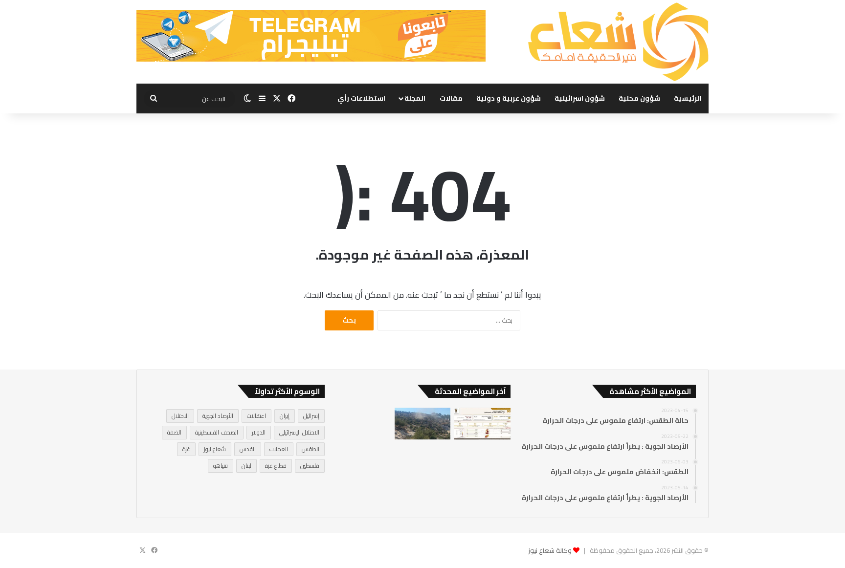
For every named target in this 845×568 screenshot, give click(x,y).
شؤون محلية (639, 98)
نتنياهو (220, 465)
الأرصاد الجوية (217, 415)
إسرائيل (311, 415)
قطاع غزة (276, 465)
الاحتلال (180, 415)
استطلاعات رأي (361, 98)
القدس (248, 449)
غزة (186, 449)
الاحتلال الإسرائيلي (299, 432)
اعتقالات (256, 415)
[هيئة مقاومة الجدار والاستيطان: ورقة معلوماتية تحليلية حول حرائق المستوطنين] (482, 423)
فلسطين (309, 465)
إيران (284, 415)
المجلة (414, 98)
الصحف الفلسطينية (216, 432)
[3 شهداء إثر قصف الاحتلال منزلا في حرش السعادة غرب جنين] (422, 423)
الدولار (259, 432)
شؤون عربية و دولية (508, 98)
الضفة (174, 432)
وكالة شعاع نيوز (550, 550)
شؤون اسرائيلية (580, 98)
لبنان (246, 465)
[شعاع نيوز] (618, 41)
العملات (278, 449)
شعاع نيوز (215, 449)
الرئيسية (688, 98)
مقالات (451, 98)
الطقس (310, 449)
